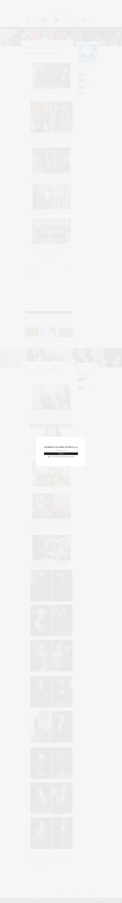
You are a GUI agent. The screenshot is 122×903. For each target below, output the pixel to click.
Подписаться (61, 453)
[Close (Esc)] (84, 438)
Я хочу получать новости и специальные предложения (61, 456)
